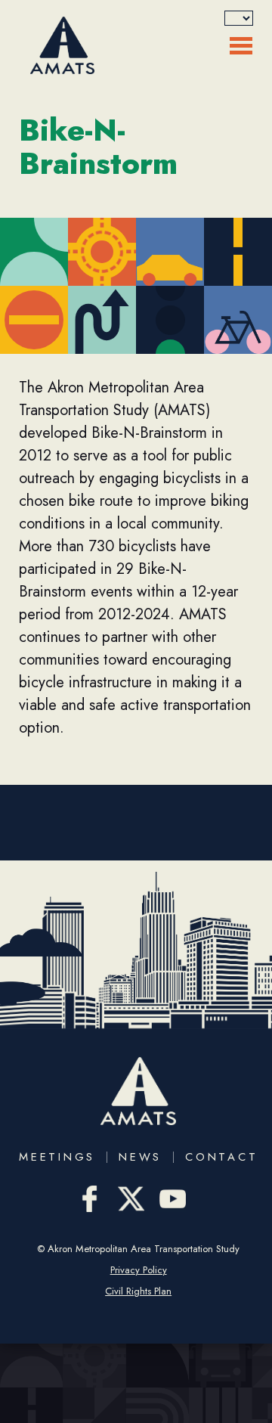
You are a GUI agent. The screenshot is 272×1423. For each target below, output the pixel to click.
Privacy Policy (138, 1270)
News (140, 1157)
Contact (221, 1157)
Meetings (57, 1157)
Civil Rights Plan (138, 1291)
